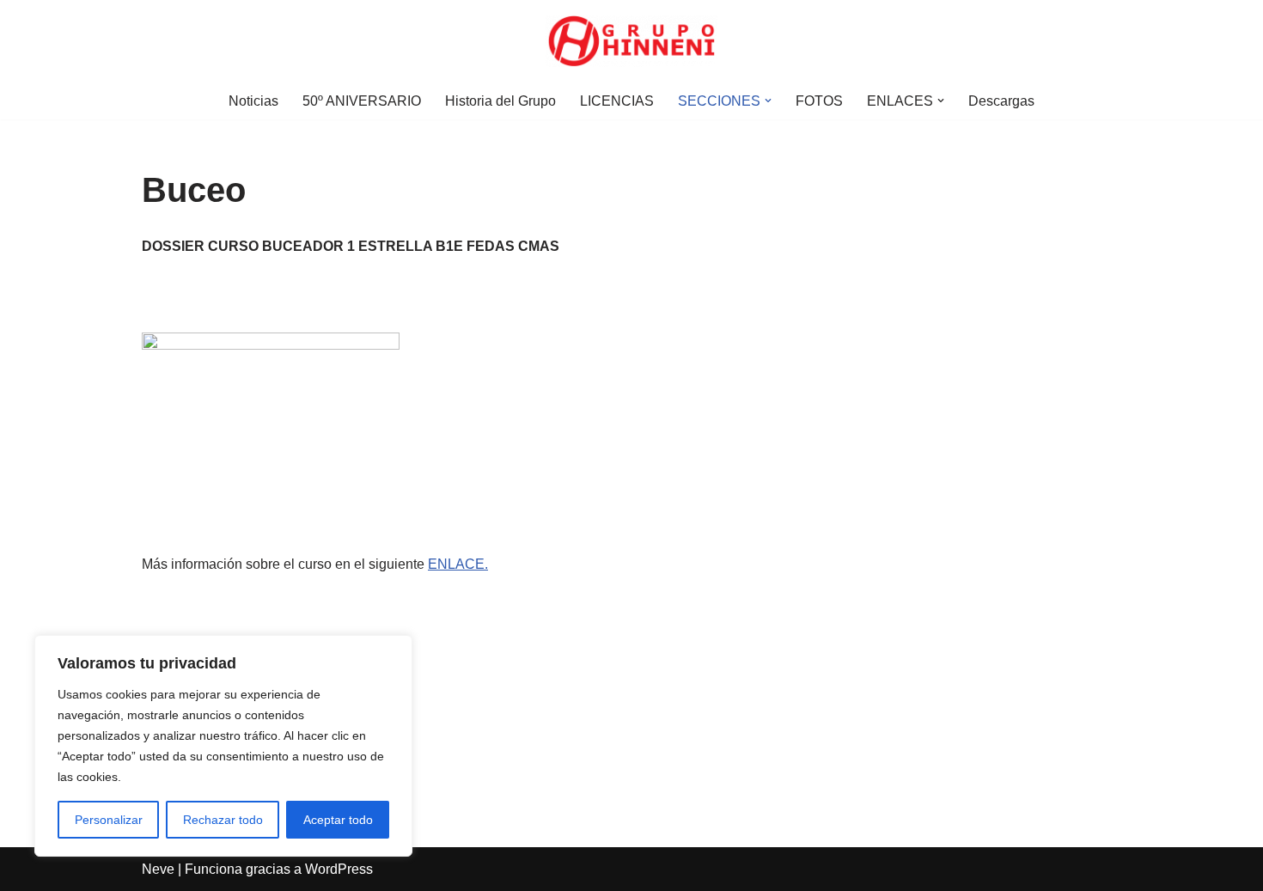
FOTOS (819, 101)
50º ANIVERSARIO (361, 101)
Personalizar (109, 820)
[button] (768, 100)
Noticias (253, 101)
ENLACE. (458, 564)
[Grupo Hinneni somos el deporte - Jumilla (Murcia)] (631, 41)
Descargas (1001, 101)
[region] (223, 746)
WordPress (339, 869)
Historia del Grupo (500, 101)
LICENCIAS (617, 101)
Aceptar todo (338, 820)
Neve (158, 869)
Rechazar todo (223, 820)
